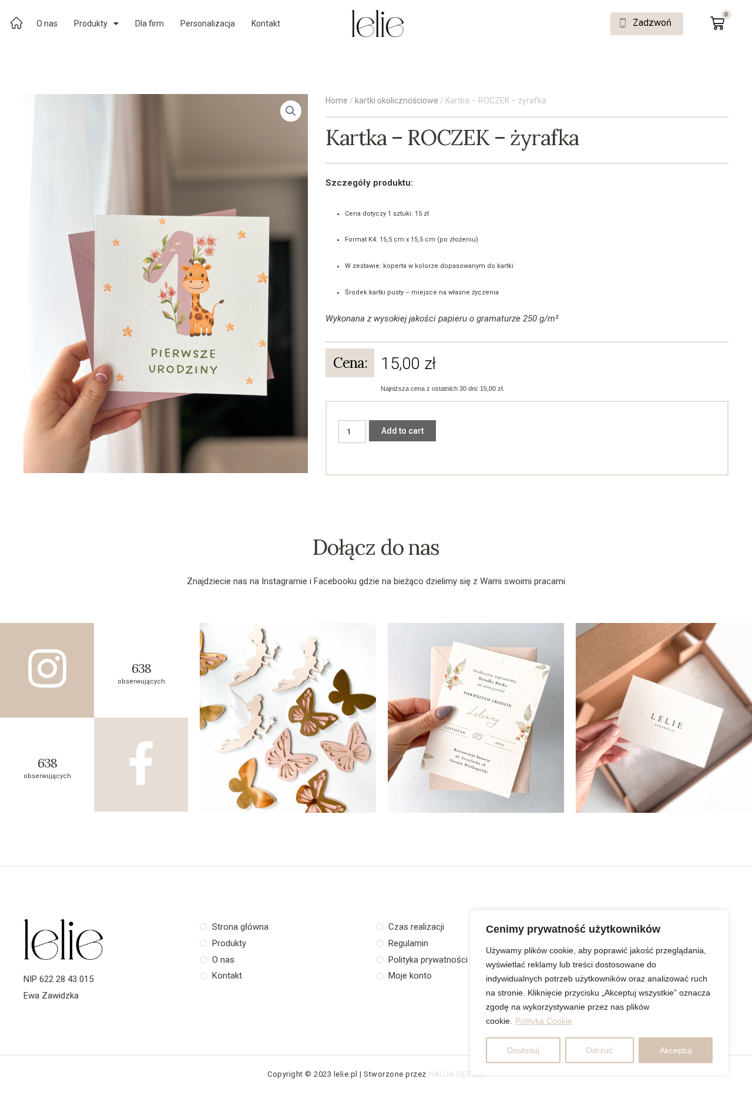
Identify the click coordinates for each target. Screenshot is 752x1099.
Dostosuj (523, 1050)
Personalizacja (207, 23)
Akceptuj (675, 1050)
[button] (646, 23)
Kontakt (265, 23)
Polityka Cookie (543, 1021)
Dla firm (149, 23)
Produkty (91, 23)
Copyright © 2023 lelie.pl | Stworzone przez (347, 1074)
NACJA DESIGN (456, 1074)
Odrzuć (599, 1050)
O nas (47, 23)
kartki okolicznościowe (396, 100)
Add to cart (402, 430)
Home (336, 100)
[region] (599, 992)
